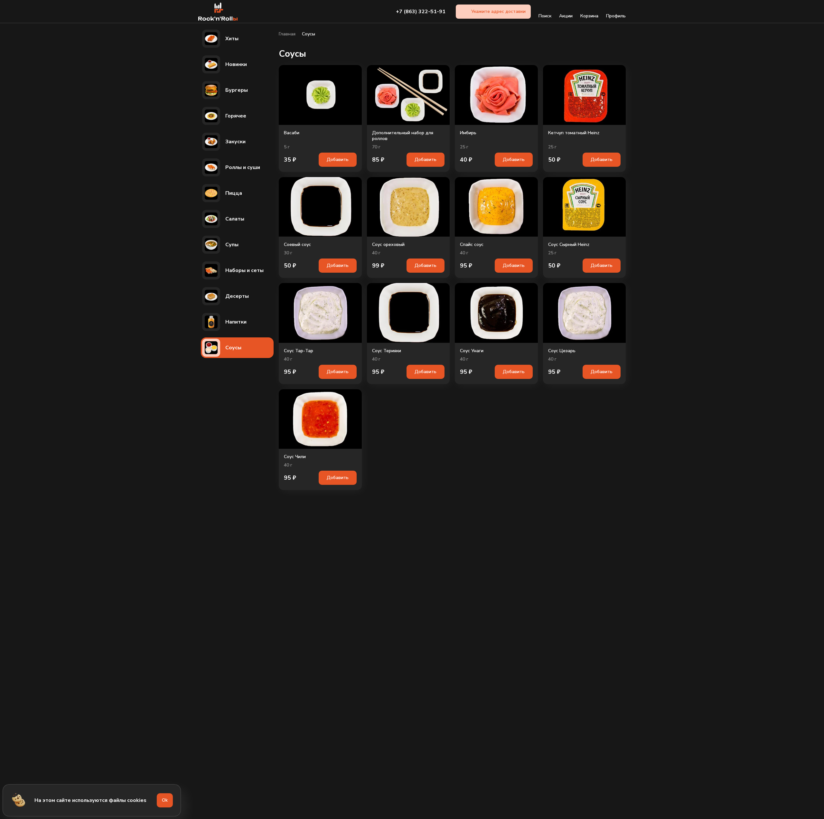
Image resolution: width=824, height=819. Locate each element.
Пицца (233, 193)
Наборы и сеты (244, 270)
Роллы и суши (242, 167)
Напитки (236, 321)
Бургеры (236, 90)
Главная (287, 34)
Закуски (235, 141)
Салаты (234, 218)
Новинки (236, 64)
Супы (232, 244)
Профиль (616, 16)
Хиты (232, 38)
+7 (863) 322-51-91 (420, 11)
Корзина (589, 16)
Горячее (235, 115)
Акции (566, 16)
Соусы (233, 347)
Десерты (237, 296)
